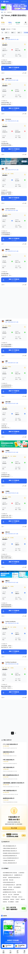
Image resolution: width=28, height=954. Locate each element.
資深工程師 (7, 401)
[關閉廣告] (25, 920)
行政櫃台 (7, 450)
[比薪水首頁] (4, 915)
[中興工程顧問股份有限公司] (14, 792)
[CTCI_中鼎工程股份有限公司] (14, 746)
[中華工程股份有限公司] (14, 761)
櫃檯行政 (7, 249)
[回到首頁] (2, 12)
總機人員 (7, 37)
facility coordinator (10, 208)
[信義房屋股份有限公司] (14, 753)
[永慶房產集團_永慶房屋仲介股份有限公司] (14, 784)
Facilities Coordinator (11, 662)
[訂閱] (26, 12)
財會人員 (7, 532)
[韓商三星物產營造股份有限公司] (14, 777)
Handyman (8, 119)
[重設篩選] (2, 32)
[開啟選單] (2, 1)
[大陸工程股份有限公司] (14, 769)
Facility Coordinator (10, 621)
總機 (6, 361)
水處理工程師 (8, 78)
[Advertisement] (14, 302)
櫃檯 (6, 168)
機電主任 (7, 580)
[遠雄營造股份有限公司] (14, 800)
